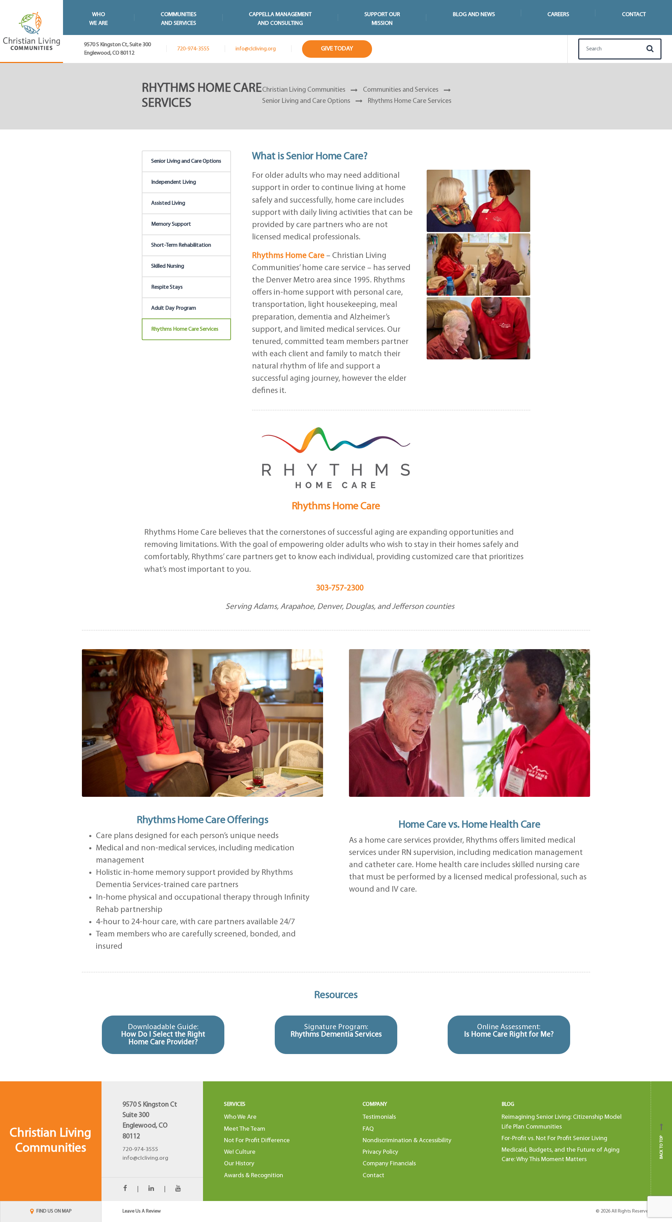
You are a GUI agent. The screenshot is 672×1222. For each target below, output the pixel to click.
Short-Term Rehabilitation (181, 245)
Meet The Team (244, 1129)
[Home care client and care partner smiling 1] (478, 201)
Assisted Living (168, 203)
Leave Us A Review (141, 1211)
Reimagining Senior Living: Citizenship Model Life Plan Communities (562, 1122)
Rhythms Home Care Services (184, 329)
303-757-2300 (340, 588)
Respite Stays (167, 287)
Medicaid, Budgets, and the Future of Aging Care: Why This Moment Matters (561, 1155)
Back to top (661, 1144)
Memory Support (171, 224)
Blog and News (474, 14)
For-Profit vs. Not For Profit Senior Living (554, 1138)
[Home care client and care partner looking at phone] (478, 328)
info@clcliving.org (256, 49)
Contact (634, 14)
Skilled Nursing (167, 266)
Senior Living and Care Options (186, 161)
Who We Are (240, 1117)
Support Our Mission (382, 19)
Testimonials (379, 1117)
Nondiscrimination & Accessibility (407, 1140)
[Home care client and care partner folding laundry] (478, 264)
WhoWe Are (98, 19)
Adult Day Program (173, 308)
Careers (558, 14)
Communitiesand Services (178, 19)
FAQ (368, 1129)
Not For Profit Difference (257, 1140)
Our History (239, 1163)
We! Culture (239, 1152)
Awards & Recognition (253, 1175)
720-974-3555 (193, 49)
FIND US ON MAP (53, 1211)
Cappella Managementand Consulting (280, 19)
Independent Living (173, 182)
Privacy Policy (380, 1152)
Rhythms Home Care (336, 506)
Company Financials (389, 1163)
